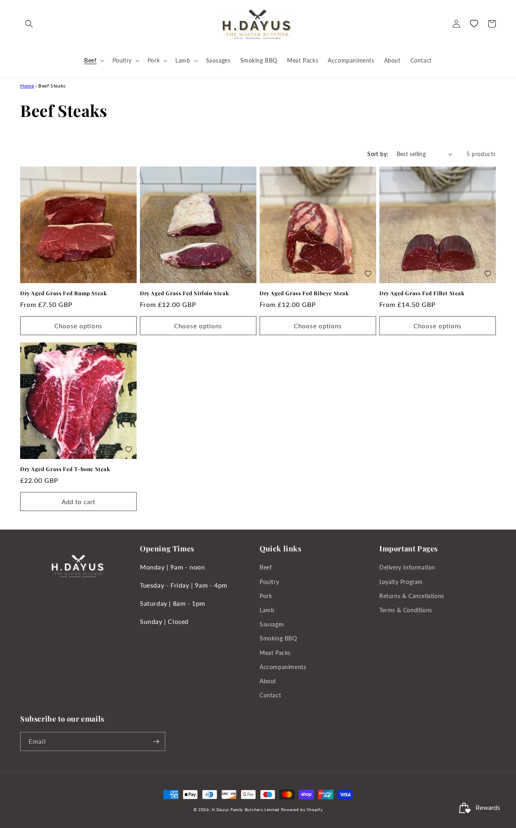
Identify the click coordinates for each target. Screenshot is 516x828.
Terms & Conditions (405, 610)
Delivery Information (407, 567)
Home (27, 86)
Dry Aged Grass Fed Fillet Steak (422, 293)
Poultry (269, 581)
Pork (266, 595)
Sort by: (377, 153)
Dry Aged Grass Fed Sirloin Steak (184, 293)
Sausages (272, 624)
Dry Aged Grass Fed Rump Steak (63, 293)
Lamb (267, 610)
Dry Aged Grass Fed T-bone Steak (65, 469)
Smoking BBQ (278, 638)
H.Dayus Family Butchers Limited (245, 809)
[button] (29, 24)
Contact (270, 695)
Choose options (78, 326)
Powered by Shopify (302, 809)
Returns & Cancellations (411, 595)
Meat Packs (275, 652)
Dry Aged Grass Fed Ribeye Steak (304, 293)
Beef (266, 567)
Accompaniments (283, 666)
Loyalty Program (401, 581)
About (268, 681)
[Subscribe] (156, 741)
